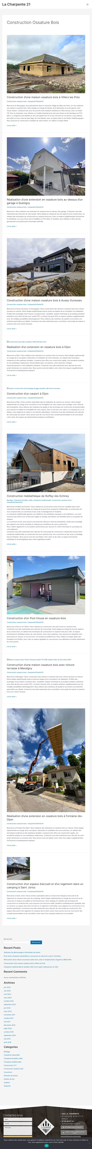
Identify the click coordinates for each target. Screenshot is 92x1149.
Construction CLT (10, 1065)
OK (47, 1146)
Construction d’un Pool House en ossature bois (36, 618)
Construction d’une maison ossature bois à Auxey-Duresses (44, 300)
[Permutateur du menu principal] (87, 4)
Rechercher (8, 939)
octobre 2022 (9, 1001)
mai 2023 (7, 991)
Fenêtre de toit (9, 1079)
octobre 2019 (8, 1032)
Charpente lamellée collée (23, 500)
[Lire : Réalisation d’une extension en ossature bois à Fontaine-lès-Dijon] (46, 760)
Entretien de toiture (11, 1076)
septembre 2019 (10, 1035)
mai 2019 (7, 1039)
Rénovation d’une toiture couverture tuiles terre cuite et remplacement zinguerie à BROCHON (37, 960)
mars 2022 (8, 1011)
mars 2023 (8, 998)
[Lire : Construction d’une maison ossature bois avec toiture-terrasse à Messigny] (39, 659)
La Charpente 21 (16, 4)
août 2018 (7, 1042)
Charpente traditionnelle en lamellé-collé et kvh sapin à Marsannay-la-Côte (31, 967)
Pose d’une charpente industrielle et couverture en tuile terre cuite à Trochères (32, 956)
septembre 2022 (10, 1004)
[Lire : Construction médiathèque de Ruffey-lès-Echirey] (46, 463)
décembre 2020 (9, 1025)
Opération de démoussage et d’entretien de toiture (22, 952)
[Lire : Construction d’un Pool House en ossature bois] (46, 585)
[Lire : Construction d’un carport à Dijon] (33, 388)
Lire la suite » (11, 125)
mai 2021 (7, 1022)
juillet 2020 (8, 1028)
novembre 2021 (9, 1015)
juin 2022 (7, 1008)
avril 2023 (7, 994)
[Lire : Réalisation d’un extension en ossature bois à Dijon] (26, 342)
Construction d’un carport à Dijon (27, 393)
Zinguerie (7, 1086)
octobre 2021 (8, 1018)
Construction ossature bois (16, 101)
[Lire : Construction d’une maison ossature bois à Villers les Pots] (46, 64)
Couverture (8, 1072)
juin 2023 (7, 987)
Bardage (10, 500)
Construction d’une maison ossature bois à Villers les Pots (43, 97)
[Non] (89, 1143)
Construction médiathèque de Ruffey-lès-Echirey (38, 496)
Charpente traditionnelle (42, 500)
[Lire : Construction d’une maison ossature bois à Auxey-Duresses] (46, 267)
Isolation (7, 1082)
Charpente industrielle (12, 1055)
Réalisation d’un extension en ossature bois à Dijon (39, 347)
